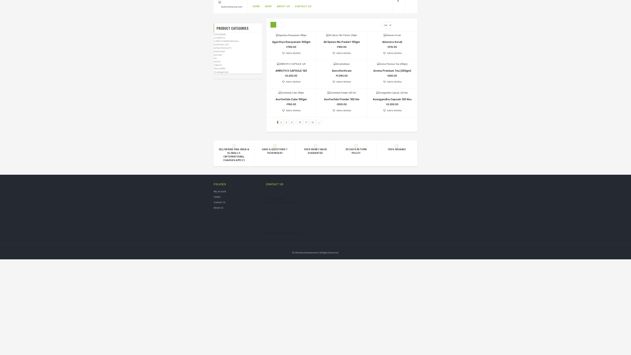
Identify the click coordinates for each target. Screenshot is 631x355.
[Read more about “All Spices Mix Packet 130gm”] (339, 36)
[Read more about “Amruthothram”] (339, 64)
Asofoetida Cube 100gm (291, 99)
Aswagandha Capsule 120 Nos (392, 99)
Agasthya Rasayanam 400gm (291, 42)
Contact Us (219, 202)
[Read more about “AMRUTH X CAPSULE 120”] (289, 64)
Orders (217, 196)
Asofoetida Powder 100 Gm (341, 99)
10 (300, 122)
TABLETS (218, 65)
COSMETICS (219, 37)
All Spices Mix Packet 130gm (342, 42)
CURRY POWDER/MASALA (226, 41)
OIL (215, 58)
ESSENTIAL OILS (221, 44)
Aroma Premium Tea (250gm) (392, 70)
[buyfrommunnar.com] (230, 6)
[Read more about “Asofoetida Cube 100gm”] (289, 93)
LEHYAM (218, 54)
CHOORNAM (220, 34)
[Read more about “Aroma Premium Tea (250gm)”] (390, 64)
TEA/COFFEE (219, 68)
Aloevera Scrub (392, 42)
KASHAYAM (219, 51)
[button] (291, 53)
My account (220, 191)
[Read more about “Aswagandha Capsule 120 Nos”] (390, 93)
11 (306, 122)
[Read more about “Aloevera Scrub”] (390, 36)
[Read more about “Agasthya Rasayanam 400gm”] (289, 36)
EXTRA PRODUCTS (223, 48)
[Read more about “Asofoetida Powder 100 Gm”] (339, 93)
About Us (218, 207)
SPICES (217, 61)
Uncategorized (221, 72)
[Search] (386, 6)
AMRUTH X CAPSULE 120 (291, 70)
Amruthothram (341, 70)
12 (312, 122)
